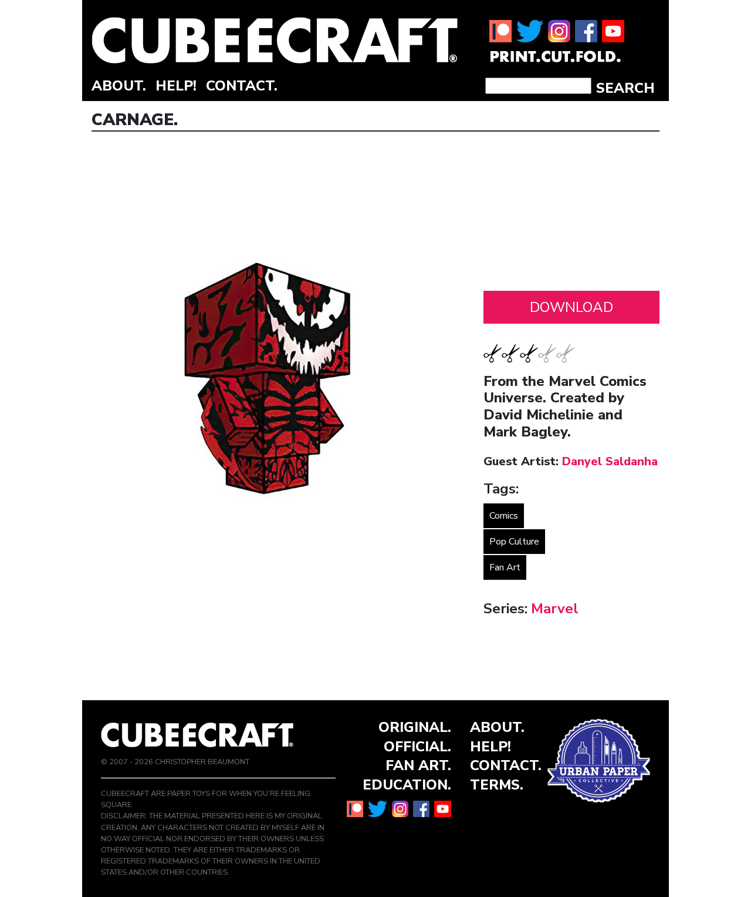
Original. (414, 727)
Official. (417, 746)
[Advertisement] (571, 214)
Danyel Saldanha (610, 461)
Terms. (496, 784)
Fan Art (504, 567)
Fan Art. (418, 765)
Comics (503, 515)
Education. (407, 784)
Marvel (555, 608)
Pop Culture (514, 541)
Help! (176, 85)
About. (119, 85)
